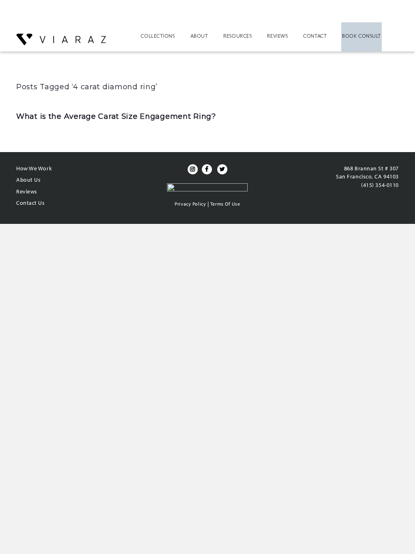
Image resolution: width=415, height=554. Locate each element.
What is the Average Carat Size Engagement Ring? (116, 116)
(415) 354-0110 (380, 185)
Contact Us (30, 202)
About (199, 36)
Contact (315, 36)
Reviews (277, 36)
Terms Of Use (225, 204)
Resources (237, 36)
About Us (28, 179)
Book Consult (361, 36)
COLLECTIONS (158, 36)
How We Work (34, 168)
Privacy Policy (190, 204)
